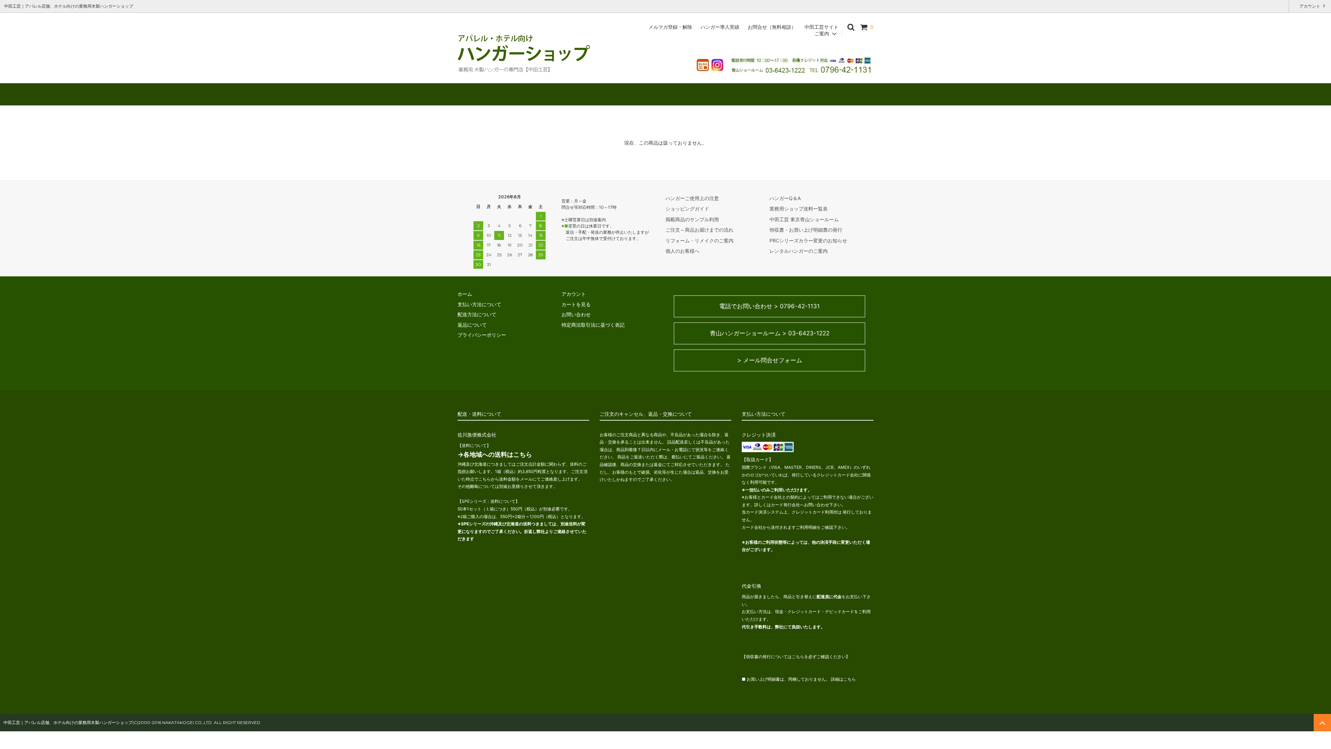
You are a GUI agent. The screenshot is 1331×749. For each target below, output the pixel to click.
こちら (849, 679)
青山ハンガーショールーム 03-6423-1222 (769, 333)
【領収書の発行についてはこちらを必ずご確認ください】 (796, 656)
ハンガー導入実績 (720, 27)
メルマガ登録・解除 (670, 27)
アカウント (1309, 6)
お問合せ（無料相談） (772, 27)
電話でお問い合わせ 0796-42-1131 (769, 306)
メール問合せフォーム (769, 360)
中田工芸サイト (821, 27)
